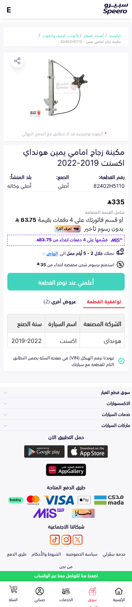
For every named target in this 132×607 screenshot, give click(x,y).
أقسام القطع (94, 35)
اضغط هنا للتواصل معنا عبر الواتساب (66, 575)
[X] (77, 540)
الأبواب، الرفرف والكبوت (61, 35)
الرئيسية (115, 35)
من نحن (66, 566)
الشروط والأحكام (46, 553)
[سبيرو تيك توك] (55, 540)
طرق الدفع (16, 553)
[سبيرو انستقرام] (66, 540)
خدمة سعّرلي (114, 553)
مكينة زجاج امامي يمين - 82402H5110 (90, 41)
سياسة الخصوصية (82, 553)
